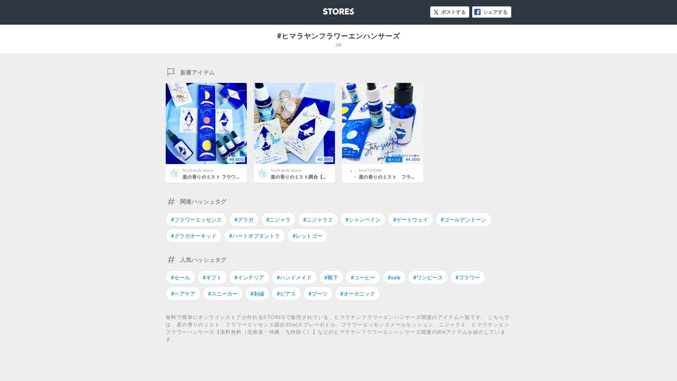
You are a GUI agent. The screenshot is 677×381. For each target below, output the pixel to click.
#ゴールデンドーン (463, 219)
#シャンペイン (363, 219)
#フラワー (468, 277)
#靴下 (331, 277)
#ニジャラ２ (318, 219)
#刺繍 (257, 293)
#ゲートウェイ (410, 219)
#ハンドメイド (294, 277)
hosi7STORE (370, 170)
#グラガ (244, 219)
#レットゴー (307, 235)
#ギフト (212, 277)
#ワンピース (428, 277)
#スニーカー (223, 293)
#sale (394, 277)
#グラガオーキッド (193, 235)
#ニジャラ (278, 219)
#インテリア (249, 277)
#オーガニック (357, 293)
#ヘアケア (183, 293)
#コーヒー (363, 277)
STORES (326, 9)
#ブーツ (318, 293)
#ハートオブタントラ (254, 235)
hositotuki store (198, 170)
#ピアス (286, 293)
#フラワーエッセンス (196, 219)
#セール (180, 277)
